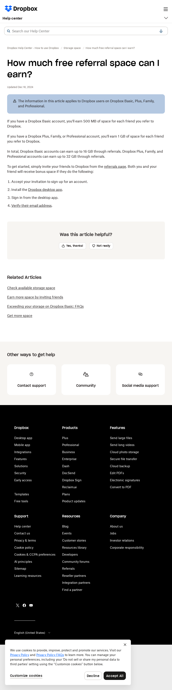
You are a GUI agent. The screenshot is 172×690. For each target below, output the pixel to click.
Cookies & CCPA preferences (34, 554)
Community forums (75, 561)
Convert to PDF (121, 487)
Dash (65, 466)
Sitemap (20, 568)
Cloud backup (120, 466)
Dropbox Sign (72, 480)
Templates (21, 494)
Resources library (74, 547)
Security (20, 473)
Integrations (22, 452)
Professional (70, 445)
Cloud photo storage (124, 452)
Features (20, 459)
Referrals (68, 568)
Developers (70, 554)
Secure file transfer (123, 459)
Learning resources (27, 575)
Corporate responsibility (127, 547)
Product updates (73, 501)
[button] (8, 31)
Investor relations (122, 540)
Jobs (113, 533)
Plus (65, 438)
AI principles (23, 561)
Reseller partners (74, 575)
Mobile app (22, 445)
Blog (65, 526)
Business (68, 452)
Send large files (121, 438)
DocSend (68, 473)
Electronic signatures (125, 480)
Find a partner (72, 590)
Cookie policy (23, 547)
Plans (66, 494)
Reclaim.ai (69, 487)
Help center (12, 18)
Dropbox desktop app (45, 190)
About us (116, 526)
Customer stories (74, 540)
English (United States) (29, 632)
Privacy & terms (25, 540)
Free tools (21, 501)
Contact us (22, 533)
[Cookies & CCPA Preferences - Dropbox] (68, 662)
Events (67, 533)
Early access (23, 480)
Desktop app (23, 438)
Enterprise (69, 459)
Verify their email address (31, 205)
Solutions (21, 466)
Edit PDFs (117, 473)
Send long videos (122, 445)
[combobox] (86, 31)
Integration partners (76, 582)
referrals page (115, 166)
